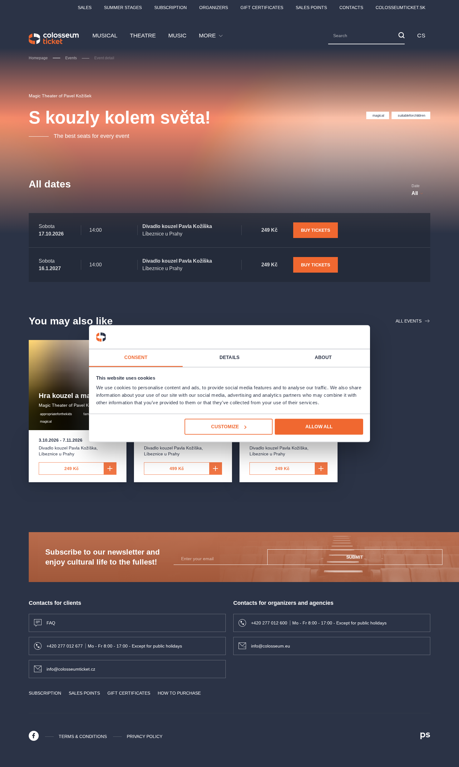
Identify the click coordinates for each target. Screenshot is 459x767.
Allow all (319, 426)
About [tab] (323, 357)
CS (421, 35)
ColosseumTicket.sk (400, 7)
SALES (84, 7)
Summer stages (123, 7)
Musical (104, 35)
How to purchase (179, 693)
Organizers (213, 7)
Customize (225, 426)
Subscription (170, 7)
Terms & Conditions (83, 736)
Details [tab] (229, 357)
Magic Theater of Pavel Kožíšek (60, 95)
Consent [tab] (136, 357)
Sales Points (311, 7)
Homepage (38, 58)
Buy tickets (315, 230)
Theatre (143, 35)
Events (71, 58)
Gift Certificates (261, 7)
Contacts (351, 7)
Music (177, 35)
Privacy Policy (144, 736)
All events (409, 320)
